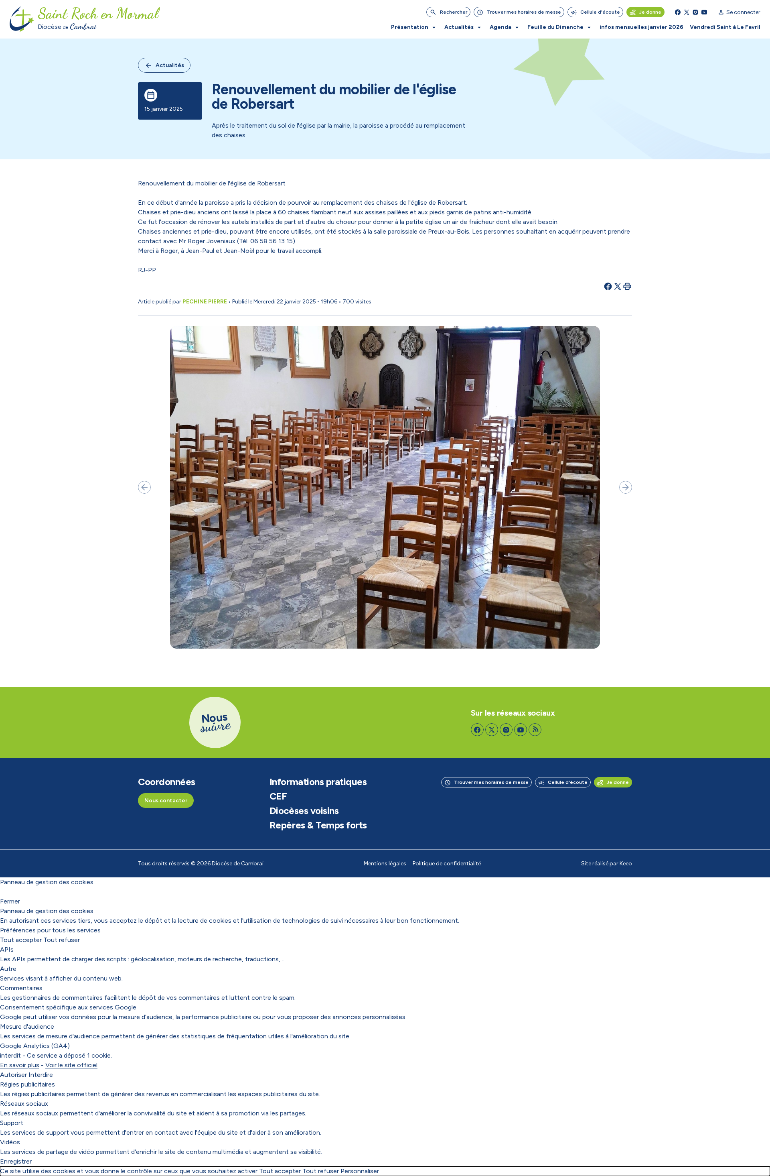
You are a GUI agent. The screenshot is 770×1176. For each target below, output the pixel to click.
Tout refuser (61, 940)
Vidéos (10, 1142)
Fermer (10, 901)
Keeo (626, 863)
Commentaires (21, 988)
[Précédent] (144, 487)
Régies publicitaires (27, 1084)
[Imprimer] (627, 286)
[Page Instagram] (695, 12)
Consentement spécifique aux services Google (68, 1007)
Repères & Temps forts (318, 825)
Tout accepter (21, 940)
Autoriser (13, 1074)
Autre (8, 969)
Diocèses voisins (304, 811)
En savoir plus (19, 1065)
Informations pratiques (318, 782)
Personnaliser (359, 1171)
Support (11, 1123)
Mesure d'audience (27, 1026)
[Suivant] (625, 487)
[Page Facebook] (677, 12)
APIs (7, 949)
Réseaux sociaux (24, 1103)
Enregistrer (16, 1161)
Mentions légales (385, 863)
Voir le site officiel (71, 1065)
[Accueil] (22, 19)
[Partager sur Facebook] (608, 286)
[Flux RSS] (535, 729)
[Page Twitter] (686, 12)
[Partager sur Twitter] (617, 286)
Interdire (40, 1074)
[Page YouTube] (704, 12)
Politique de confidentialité (447, 863)
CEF (278, 796)
